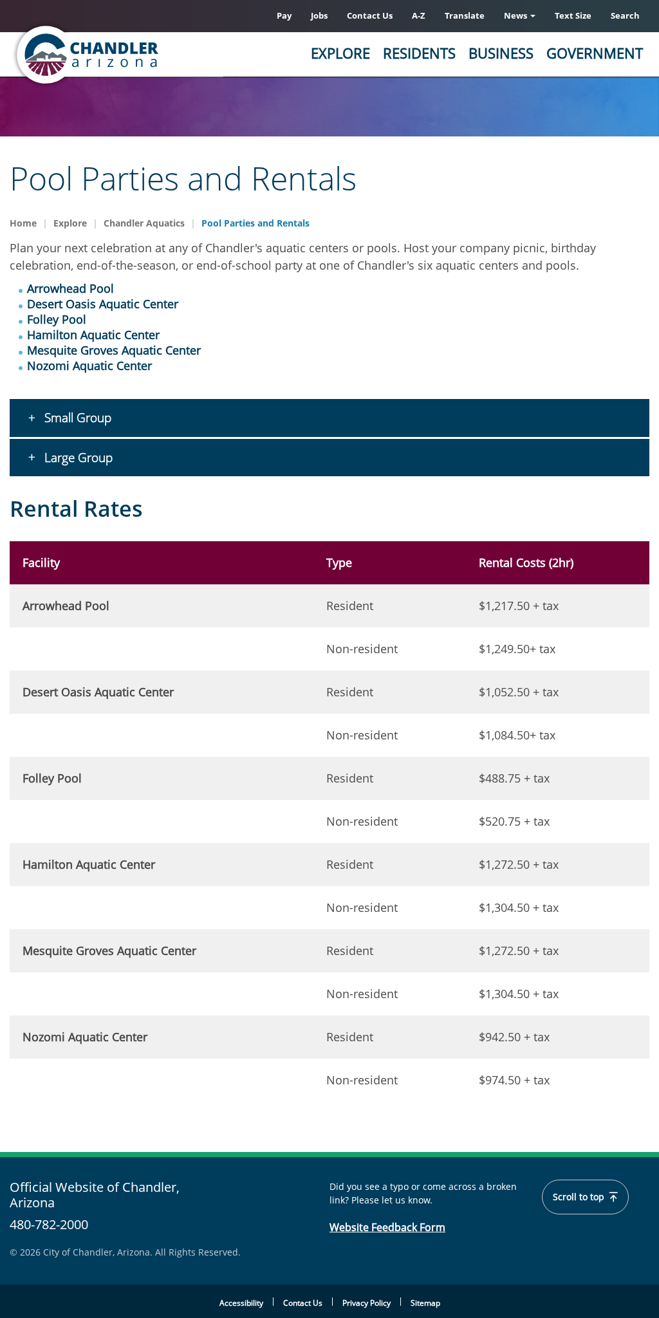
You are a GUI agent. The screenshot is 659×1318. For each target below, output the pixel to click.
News (516, 15)
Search (625, 15)
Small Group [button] (76, 417)
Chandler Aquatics (144, 223)
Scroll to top (580, 1197)
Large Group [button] (77, 457)
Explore (340, 52)
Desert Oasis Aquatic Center (102, 303)
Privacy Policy (366, 1302)
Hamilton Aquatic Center (93, 334)
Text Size (573, 15)
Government (594, 52)
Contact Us (370, 15)
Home (23, 223)
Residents (419, 52)
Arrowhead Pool (70, 288)
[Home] (138, 55)
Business (501, 52)
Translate (465, 15)
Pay (284, 15)
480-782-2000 (49, 1224)
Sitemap (425, 1302)
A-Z (418, 15)
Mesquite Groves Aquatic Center (114, 350)
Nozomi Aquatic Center (89, 365)
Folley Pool (56, 319)
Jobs (319, 15)
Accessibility (241, 1302)
